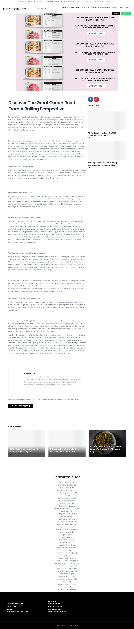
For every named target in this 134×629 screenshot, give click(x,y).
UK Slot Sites (67, 495)
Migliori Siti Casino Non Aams (67, 524)
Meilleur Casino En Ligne (67, 488)
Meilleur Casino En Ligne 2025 (67, 490)
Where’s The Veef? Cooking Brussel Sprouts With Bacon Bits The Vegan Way (105, 449)
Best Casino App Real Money (67, 568)
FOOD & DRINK (75, 7)
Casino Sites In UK (67, 511)
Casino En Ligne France (67, 519)
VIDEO (83, 7)
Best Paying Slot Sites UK (67, 485)
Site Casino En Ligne (67, 574)
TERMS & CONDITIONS (57, 612)
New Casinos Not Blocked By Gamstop (67, 508)
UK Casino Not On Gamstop (67, 521)
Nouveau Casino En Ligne (67, 584)
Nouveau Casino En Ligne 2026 (67, 579)
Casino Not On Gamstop (67, 506)
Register (126, 13)
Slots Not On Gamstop (67, 503)
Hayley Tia (29, 373)
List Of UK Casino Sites (67, 482)
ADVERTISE (11, 606)
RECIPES (115, 7)
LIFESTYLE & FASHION (92, 7)
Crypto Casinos (67, 535)
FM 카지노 (67, 555)
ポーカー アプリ (67, 587)
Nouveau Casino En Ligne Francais (67, 563)
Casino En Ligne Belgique (67, 545)
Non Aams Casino (67, 516)
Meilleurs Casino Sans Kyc (67, 558)
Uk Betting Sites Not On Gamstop (67, 529)
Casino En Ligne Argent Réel (67, 571)
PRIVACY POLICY (54, 609)
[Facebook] (90, 99)
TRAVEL (121, 7)
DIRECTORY (65, 7)
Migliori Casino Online (67, 527)
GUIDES (127, 7)
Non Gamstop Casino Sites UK (67, 493)
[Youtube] (96, 99)
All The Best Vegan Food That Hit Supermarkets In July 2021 (102, 134)
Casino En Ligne (67, 550)
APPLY (9, 609)
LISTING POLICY (54, 604)
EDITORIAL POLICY (55, 606)
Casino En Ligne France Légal (67, 589)
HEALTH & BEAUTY (105, 7)
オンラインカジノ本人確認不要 (67, 553)
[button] (20, 406)
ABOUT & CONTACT (15, 604)
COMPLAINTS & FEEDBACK (17, 612)
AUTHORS (52, 601)
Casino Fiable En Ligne (67, 576)
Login (116, 13)
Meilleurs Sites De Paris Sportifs (67, 561)
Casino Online (67, 537)
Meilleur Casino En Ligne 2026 (67, 566)
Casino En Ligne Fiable (67, 540)
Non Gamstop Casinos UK (67, 498)
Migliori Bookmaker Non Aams (67, 548)
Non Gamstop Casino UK (67, 501)
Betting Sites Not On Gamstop (67, 514)
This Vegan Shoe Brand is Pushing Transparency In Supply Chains (102, 164)
